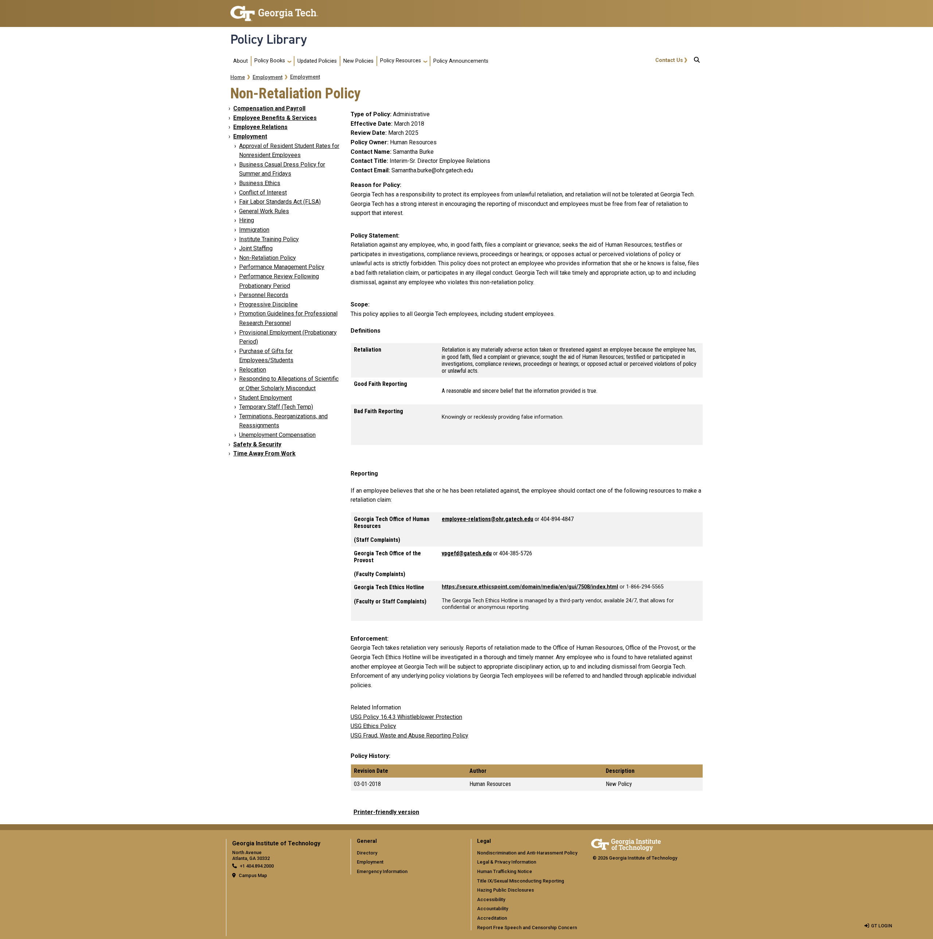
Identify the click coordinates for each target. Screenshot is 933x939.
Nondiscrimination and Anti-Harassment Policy (527, 853)
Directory (367, 853)
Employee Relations (260, 127)
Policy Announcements (460, 61)
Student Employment (265, 397)
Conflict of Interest (263, 192)
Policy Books (269, 61)
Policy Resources (400, 61)
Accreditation (492, 918)
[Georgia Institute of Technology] (274, 10)
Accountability (492, 908)
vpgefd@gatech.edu (467, 553)
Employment (267, 77)
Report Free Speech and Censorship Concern (527, 927)
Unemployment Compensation (277, 434)
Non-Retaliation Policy (267, 257)
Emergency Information (382, 871)
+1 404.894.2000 (257, 866)
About (240, 61)
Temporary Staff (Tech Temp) (276, 406)
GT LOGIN (881, 925)
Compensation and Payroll (269, 108)
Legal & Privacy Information (506, 862)
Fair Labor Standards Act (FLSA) (280, 201)
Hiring (246, 220)
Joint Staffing (256, 248)
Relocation (252, 369)
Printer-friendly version (386, 812)
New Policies (358, 61)
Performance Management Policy (281, 266)
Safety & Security (257, 444)
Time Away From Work (264, 453)
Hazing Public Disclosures (505, 890)
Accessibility (491, 899)
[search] (697, 61)
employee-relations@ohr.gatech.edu (487, 519)
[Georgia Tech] (626, 843)
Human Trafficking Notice (504, 871)
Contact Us (669, 60)
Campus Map (253, 875)
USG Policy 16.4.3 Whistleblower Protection (406, 716)
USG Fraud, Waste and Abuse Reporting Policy (409, 735)
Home (237, 77)
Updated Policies (317, 61)
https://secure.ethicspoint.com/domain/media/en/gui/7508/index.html (530, 587)
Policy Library (268, 39)
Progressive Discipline (268, 304)
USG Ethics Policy (373, 726)
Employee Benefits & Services (275, 117)
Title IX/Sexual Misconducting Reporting (520, 881)
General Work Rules (264, 211)
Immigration (254, 229)
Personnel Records (263, 295)
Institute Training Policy (269, 239)
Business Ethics (259, 183)
